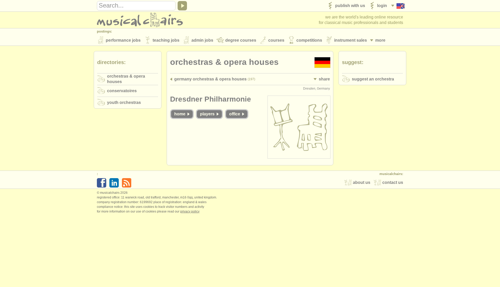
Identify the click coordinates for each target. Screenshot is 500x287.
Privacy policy (189, 211)
